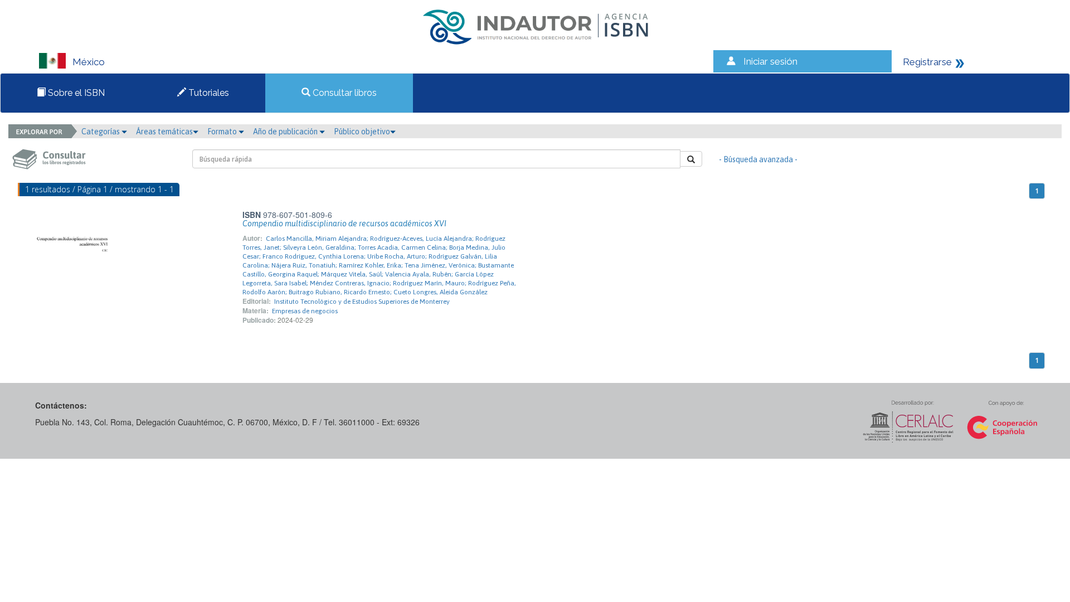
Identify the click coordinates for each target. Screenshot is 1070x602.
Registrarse (927, 61)
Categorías (101, 131)
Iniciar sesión (770, 61)
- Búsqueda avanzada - (758, 159)
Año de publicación (286, 131)
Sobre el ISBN (75, 93)
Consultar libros (343, 93)
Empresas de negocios (305, 311)
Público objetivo (362, 131)
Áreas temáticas (164, 131)
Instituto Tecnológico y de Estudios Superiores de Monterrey (362, 301)
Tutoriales (207, 93)
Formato (223, 131)
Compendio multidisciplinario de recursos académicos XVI (344, 223)
